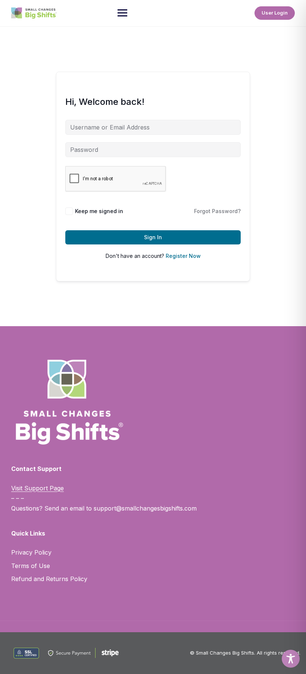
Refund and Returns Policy (49, 579)
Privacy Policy (31, 552)
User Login (275, 13)
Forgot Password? (217, 211)
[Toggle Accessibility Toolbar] (290, 658)
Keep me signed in (99, 211)
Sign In (153, 237)
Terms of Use (30, 566)
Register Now (183, 256)
